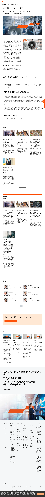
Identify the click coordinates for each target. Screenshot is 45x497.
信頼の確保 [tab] (18, 84)
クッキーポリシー (4, 495)
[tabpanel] (23, 105)
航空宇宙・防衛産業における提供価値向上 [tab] (8, 86)
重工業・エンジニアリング (14, 4)
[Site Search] (41, 1)
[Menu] (43, 1)
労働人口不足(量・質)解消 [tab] (28, 85)
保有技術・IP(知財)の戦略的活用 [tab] (37, 85)
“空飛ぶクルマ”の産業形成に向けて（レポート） (13, 118)
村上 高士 (11, 298)
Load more (22, 188)
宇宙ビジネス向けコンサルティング (11, 115)
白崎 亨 (29, 292)
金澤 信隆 (30, 285)
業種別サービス (6, 4)
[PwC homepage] (2, 2)
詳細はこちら (6, 389)
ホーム (2, 4)
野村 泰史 (11, 292)
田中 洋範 (30, 298)
